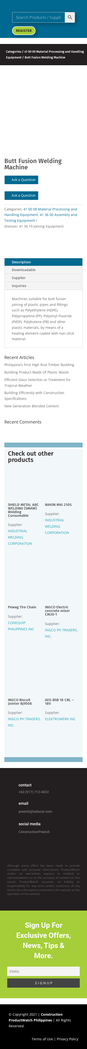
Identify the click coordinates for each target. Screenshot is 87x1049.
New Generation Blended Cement (31, 406)
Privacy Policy (67, 1039)
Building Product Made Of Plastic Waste (36, 372)
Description (21, 262)
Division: (11, 226)
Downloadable (24, 269)
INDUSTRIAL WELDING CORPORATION (20, 537)
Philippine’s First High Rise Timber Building (39, 364)
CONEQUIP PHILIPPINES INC (21, 625)
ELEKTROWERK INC (60, 719)
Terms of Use (42, 1039)
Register (24, 30)
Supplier (19, 277)
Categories (13, 51)
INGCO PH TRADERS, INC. (61, 633)
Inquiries (19, 285)
